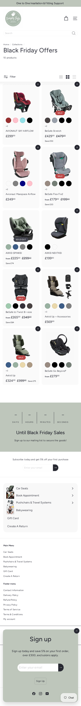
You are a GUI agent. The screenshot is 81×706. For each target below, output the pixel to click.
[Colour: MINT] (8, 183)
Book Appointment (12, 557)
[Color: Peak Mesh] (54, 120)
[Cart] (66, 18)
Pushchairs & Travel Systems (17, 561)
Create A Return (11, 576)
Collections (17, 44)
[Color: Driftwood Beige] (29, 365)
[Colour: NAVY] (22, 183)
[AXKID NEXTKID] (60, 236)
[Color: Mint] (22, 120)
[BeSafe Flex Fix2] (60, 177)
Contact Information (13, 590)
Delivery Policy (10, 595)
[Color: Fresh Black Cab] (69, 120)
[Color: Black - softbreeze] (61, 183)
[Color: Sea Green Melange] (8, 306)
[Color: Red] (8, 120)
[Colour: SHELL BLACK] (47, 247)
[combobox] (40, 33)
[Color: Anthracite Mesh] (47, 120)
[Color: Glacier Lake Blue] (15, 247)
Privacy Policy (10, 605)
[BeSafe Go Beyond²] (60, 354)
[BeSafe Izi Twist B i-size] (21, 297)
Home (6, 44)
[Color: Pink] (15, 120)
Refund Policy (10, 600)
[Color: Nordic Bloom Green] (8, 247)
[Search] (74, 33)
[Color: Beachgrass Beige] (54, 306)
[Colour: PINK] (29, 183)
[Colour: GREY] (15, 183)
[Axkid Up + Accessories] (60, 297)
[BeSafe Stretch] (60, 114)
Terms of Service (11, 609)
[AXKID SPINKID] (21, 238)
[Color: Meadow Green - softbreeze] (54, 183)
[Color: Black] (29, 120)
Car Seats (8, 552)
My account (9, 619)
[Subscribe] (61, 667)
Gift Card (8, 571)
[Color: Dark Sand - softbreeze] (47, 183)
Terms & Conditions (13, 614)
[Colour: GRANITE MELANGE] (54, 247)
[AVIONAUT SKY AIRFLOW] (21, 112)
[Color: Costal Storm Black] (29, 247)
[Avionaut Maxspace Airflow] (21, 175)
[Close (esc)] (76, 631)
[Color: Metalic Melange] (22, 306)
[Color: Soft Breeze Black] (61, 120)
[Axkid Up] (21, 356)
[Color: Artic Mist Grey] (22, 247)
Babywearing (10, 566)
